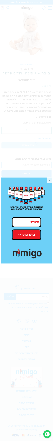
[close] (49, 180)
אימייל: (34, 221)
